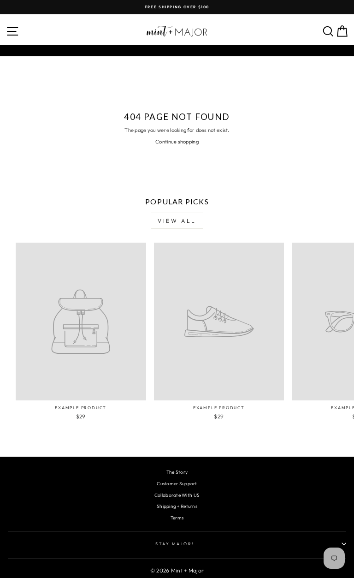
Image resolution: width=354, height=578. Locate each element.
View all (177, 220)
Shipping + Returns (177, 506)
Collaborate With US (177, 495)
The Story (177, 472)
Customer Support (177, 484)
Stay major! (174, 543)
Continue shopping (177, 141)
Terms (177, 518)
